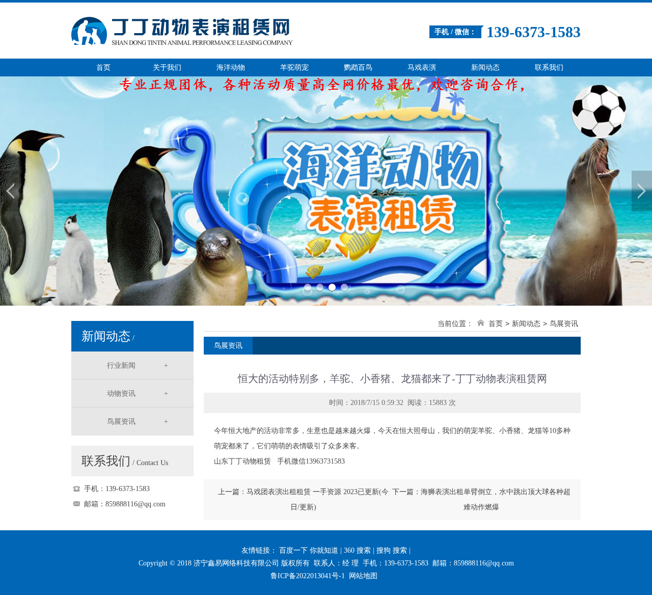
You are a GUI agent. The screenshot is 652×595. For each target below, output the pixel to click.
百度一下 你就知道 (308, 550)
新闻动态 (485, 67)
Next (642, 191)
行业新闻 (137, 365)
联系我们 (549, 67)
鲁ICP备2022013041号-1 (307, 576)
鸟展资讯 (137, 421)
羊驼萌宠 (294, 67)
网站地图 (363, 576)
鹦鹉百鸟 (358, 67)
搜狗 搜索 (391, 550)
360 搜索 (357, 550)
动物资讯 (137, 393)
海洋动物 (230, 67)
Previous (10, 191)
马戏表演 (422, 67)
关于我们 (167, 67)
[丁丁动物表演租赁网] (211, 25)
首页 (103, 67)
